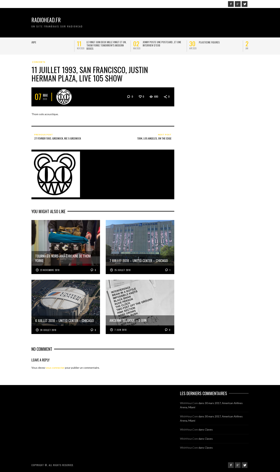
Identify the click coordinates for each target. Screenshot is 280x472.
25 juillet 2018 (122, 270)
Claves (209, 429)
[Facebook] (231, 4)
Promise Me (216, 42)
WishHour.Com (189, 403)
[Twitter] (244, 4)
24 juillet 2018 (48, 330)
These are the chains (109, 42)
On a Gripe (46, 42)
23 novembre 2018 (50, 270)
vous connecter (55, 367)
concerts (38, 62)
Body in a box (161, 42)
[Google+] (238, 4)
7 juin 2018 (120, 329)
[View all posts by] (64, 96)
